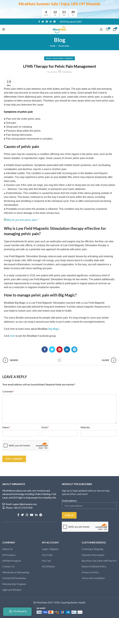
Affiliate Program (11, 560)
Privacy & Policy (90, 572)
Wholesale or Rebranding (15, 572)
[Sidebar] (4, 189)
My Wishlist (48, 566)
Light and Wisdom (12, 589)
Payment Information (93, 554)
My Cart (46, 560)
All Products (8, 554)
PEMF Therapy (65, 58)
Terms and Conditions (93, 578)
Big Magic (53, 329)
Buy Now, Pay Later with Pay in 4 (99, 560)
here (12, 336)
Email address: (69, 500)
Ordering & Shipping (92, 548)
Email (45, 427)
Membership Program (14, 583)
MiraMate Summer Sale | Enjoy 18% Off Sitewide (59, 4)
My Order (47, 554)
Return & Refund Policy (94, 566)
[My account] (101, 29)
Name (6, 427)
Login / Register (50, 548)
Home (52, 46)
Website (85, 427)
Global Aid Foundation (14, 578)
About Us (7, 548)
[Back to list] (59, 360)
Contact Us (8, 566)
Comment (8, 391)
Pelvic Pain (64, 46)
